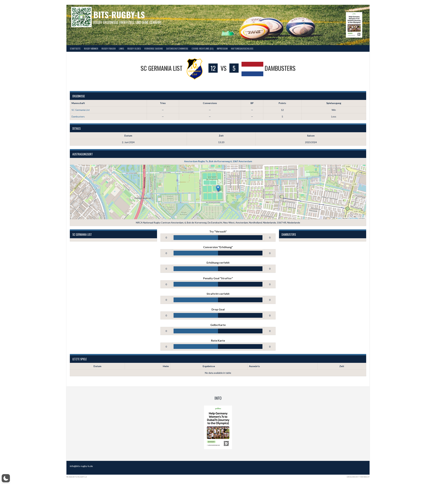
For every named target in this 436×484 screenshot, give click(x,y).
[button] (218, 188)
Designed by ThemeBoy (358, 477)
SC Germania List (81, 109)
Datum (97, 366)
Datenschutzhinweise (177, 48)
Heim (166, 366)
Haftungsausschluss (242, 48)
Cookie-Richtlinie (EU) (202, 48)
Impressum (222, 48)
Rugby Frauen (108, 48)
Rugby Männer (91, 48)
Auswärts (254, 366)
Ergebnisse (209, 366)
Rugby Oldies (134, 48)
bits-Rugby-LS (119, 15)
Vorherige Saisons (153, 48)
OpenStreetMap (353, 218)
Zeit (341, 366)
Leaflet (339, 218)
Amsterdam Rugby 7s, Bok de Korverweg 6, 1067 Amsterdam (218, 161)
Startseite (75, 48)
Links (121, 48)
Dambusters (78, 116)
